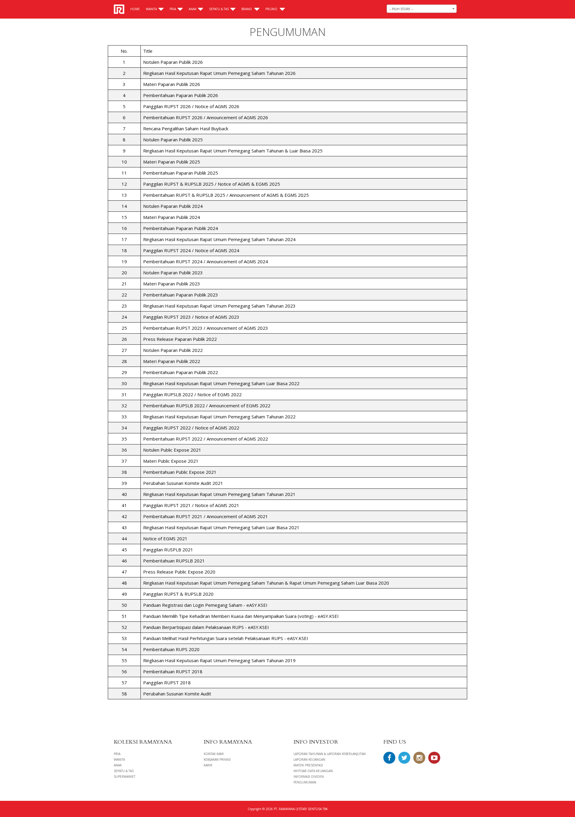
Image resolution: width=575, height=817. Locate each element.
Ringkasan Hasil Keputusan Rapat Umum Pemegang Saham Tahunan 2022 (219, 417)
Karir (208, 765)
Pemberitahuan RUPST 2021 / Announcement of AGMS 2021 (205, 516)
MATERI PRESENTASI (308, 765)
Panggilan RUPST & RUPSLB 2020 (178, 594)
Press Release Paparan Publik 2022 (180, 339)
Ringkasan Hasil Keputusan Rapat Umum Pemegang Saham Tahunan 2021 (219, 494)
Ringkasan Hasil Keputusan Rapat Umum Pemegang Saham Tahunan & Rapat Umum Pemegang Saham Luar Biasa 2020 (266, 583)
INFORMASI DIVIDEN (308, 776)
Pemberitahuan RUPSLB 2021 (174, 561)
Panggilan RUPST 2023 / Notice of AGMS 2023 (191, 317)
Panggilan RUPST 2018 (167, 683)
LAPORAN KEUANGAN (309, 759)
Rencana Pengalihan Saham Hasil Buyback (185, 128)
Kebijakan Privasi (217, 759)
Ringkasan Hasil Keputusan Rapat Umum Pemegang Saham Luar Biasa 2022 (221, 383)
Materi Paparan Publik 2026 (171, 84)
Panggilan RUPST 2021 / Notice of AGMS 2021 (191, 505)
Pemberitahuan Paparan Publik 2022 (180, 372)
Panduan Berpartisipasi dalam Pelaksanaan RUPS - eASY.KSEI (206, 627)
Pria (173, 9)
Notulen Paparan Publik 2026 (173, 62)
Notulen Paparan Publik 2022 (173, 350)
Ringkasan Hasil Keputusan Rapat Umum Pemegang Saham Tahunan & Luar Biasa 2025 (233, 151)
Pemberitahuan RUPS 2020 (171, 649)
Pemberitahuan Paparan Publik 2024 (180, 228)
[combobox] (422, 8)
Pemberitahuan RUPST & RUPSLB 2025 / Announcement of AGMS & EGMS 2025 (226, 195)
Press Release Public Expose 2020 (179, 572)
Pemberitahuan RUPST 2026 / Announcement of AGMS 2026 (205, 117)
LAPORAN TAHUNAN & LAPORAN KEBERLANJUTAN (329, 754)
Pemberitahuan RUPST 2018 (172, 671)
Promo (271, 9)
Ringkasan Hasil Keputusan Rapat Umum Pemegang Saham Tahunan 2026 (219, 73)
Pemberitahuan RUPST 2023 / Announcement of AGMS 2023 (205, 328)
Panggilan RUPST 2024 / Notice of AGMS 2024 (191, 250)
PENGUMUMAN (304, 782)
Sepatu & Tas (219, 9)
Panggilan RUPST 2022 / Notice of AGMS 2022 (191, 428)
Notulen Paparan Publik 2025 (173, 140)
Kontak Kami (214, 754)
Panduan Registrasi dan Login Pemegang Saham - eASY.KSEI (205, 605)
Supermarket (124, 776)
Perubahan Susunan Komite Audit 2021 (183, 483)
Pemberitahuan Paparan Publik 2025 (180, 173)
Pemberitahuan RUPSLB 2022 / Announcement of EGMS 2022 (206, 405)
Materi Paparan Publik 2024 (171, 217)
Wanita (151, 9)
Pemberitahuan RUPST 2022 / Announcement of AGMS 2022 (205, 439)
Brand (247, 9)
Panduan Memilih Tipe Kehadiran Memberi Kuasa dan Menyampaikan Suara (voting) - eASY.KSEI (241, 616)
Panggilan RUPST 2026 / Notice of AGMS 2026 (191, 106)
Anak (192, 9)
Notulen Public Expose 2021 (172, 450)
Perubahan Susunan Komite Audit (177, 694)
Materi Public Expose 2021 (171, 461)
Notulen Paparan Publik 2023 (173, 273)
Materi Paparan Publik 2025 (171, 162)
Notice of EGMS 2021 (165, 538)
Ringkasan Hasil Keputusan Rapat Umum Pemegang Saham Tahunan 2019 (219, 660)
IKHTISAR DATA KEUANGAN (313, 771)
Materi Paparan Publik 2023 (171, 284)
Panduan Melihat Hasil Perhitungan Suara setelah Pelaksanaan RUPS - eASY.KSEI (225, 638)
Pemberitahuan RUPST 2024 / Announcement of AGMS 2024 (205, 261)
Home (135, 9)
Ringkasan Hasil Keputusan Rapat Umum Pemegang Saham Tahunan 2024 (219, 239)
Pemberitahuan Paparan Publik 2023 (180, 295)
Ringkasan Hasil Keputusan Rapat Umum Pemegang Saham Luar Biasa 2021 (221, 527)
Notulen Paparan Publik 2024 (173, 206)
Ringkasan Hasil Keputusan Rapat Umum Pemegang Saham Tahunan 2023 (219, 306)
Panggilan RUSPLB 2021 (168, 550)
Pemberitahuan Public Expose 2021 (180, 472)
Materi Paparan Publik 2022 (171, 361)
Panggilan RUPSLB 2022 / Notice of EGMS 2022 (192, 394)
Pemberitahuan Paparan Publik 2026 (180, 95)
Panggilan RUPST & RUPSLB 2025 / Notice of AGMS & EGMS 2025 (211, 184)
